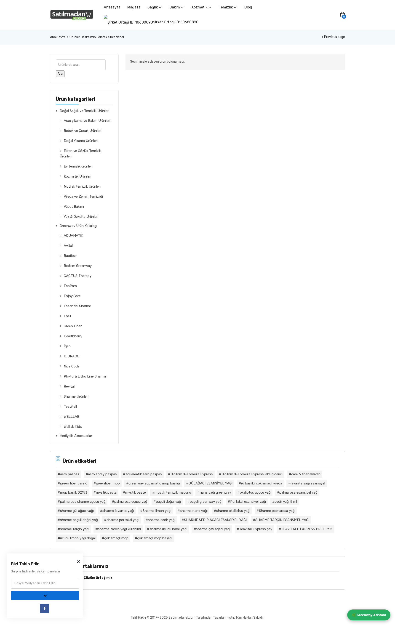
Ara (60, 74)
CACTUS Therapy (77, 276)
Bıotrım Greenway (78, 266)
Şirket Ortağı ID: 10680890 (175, 22)
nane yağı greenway (215, 492)
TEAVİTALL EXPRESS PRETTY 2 (306, 529)
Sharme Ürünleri (76, 396)
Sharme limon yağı (157, 511)
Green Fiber (73, 326)
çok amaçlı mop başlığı (154, 538)
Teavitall (70, 406)
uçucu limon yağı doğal (78, 538)
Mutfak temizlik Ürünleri (82, 186)
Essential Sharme (77, 306)
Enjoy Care (72, 296)
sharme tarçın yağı (74, 529)
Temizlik (226, 7)
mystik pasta (106, 492)
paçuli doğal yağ (168, 502)
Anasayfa (112, 7)
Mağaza (134, 7)
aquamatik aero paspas (143, 474)
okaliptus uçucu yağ (255, 492)
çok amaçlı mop (116, 538)
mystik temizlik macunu (173, 492)
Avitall (68, 246)
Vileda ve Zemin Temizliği (83, 196)
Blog (248, 7)
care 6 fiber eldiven (305, 474)
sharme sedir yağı (161, 520)
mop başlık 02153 (73, 492)
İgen (67, 346)
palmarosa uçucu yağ (130, 502)
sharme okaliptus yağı (233, 511)
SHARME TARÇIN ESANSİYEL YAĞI (282, 520)
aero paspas (69, 474)
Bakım (175, 7)
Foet (67, 316)
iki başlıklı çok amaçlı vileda (261, 483)
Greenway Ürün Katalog (78, 226)
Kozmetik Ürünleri (77, 176)
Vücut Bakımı (74, 207)
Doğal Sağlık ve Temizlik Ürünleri (84, 111)
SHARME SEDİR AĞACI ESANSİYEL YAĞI (215, 520)
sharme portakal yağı (123, 520)
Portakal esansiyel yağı (248, 502)
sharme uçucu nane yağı (168, 529)
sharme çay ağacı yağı (213, 529)
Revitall (69, 386)
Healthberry (73, 336)
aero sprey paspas (102, 474)
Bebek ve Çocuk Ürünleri (82, 131)
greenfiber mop (108, 483)
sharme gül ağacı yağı (77, 511)
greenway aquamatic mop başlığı (154, 483)
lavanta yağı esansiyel (308, 483)
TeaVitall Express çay (255, 529)
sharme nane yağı (194, 511)
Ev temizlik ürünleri (78, 166)
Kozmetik (200, 7)
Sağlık (153, 7)
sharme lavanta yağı (118, 511)
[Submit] (45, 595)
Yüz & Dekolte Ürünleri (81, 217)
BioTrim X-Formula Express (192, 474)
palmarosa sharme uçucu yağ (83, 502)
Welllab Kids (73, 427)
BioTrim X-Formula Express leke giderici (252, 474)
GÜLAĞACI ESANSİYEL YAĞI (210, 483)
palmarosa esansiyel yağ (298, 492)
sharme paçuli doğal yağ (79, 520)
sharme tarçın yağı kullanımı (119, 529)
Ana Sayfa (58, 37)
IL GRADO (71, 356)
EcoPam (70, 286)
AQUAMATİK (73, 236)
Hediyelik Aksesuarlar (76, 436)
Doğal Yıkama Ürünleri (81, 141)
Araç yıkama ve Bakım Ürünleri (87, 121)
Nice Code (72, 366)
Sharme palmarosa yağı (277, 511)
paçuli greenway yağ (206, 502)
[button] (342, 15)
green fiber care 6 (73, 483)
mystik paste (135, 492)
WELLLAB (71, 417)
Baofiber (70, 256)
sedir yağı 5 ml (286, 502)
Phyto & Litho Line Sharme (85, 376)
